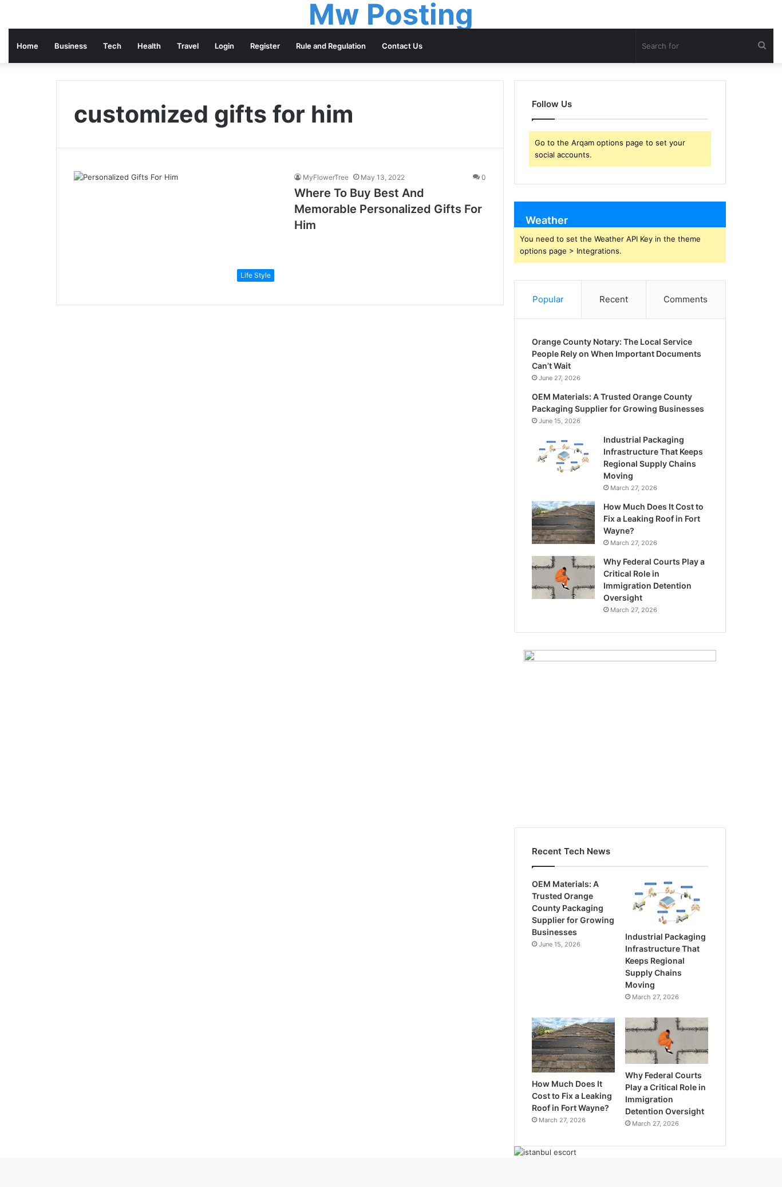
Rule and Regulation (331, 45)
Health (149, 45)
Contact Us (402, 45)
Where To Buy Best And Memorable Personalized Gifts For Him (388, 209)
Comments (685, 299)
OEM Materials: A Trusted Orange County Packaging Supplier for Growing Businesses (573, 908)
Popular (548, 299)
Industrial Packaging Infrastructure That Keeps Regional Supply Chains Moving (665, 960)
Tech (112, 45)
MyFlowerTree (326, 177)
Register (265, 45)
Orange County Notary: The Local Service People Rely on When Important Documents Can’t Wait (616, 353)
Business (70, 45)
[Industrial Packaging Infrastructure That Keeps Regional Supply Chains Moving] (563, 455)
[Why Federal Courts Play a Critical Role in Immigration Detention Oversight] (563, 577)
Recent (613, 299)
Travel (188, 45)
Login (224, 45)
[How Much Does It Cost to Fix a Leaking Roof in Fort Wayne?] (563, 522)
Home (27, 45)
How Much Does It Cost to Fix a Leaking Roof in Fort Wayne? (653, 518)
